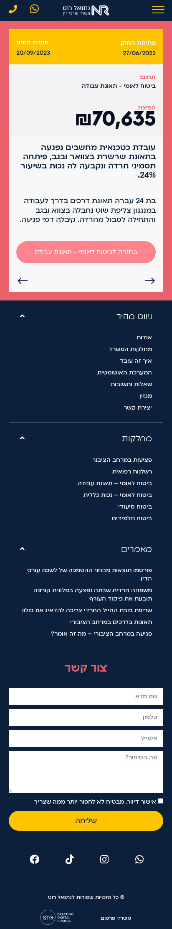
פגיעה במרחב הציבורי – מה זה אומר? (101, 634)
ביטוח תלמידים (132, 518)
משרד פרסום (116, 918)
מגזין (145, 396)
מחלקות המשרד (130, 349)
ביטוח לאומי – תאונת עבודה (115, 483)
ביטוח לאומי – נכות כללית (117, 495)
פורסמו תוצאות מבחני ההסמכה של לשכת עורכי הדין (89, 574)
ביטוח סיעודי (135, 507)
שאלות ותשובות (131, 384)
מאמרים (136, 549)
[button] (86, 316)
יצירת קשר (138, 408)
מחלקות (137, 438)
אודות (144, 337)
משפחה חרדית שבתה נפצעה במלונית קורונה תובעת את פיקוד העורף (92, 594)
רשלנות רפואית (132, 472)
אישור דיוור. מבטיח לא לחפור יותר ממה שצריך (95, 802)
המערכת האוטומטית (124, 373)
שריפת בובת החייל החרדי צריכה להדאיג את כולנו (86, 610)
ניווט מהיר (134, 316)
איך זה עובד (136, 361)
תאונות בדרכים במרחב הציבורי (111, 622)
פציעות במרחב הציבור (122, 460)
